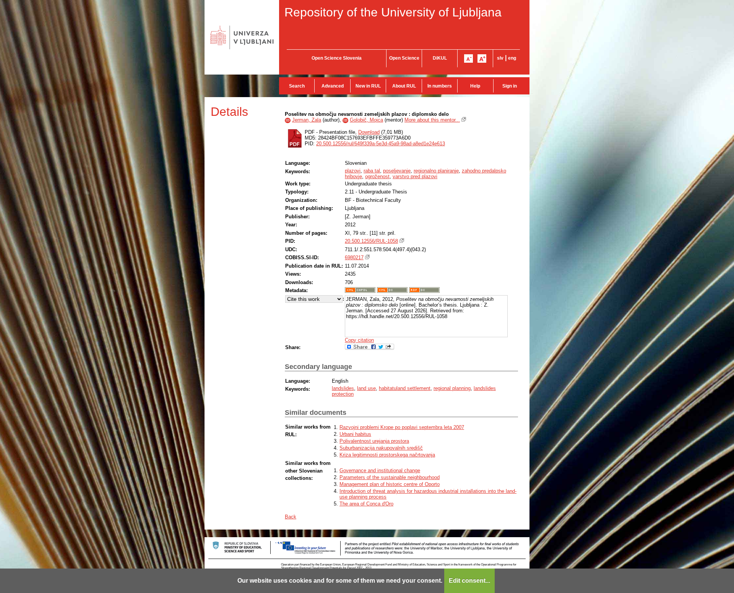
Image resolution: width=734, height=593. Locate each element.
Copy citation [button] (359, 340)
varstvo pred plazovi (415, 176)
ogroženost (377, 176)
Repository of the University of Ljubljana (393, 12)
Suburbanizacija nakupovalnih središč (381, 448)
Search (297, 86)
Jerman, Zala (306, 120)
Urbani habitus (355, 434)
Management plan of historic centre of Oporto (389, 484)
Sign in (509, 86)
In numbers (439, 86)
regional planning (452, 388)
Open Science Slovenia (337, 58)
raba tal (372, 171)
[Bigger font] (481, 58)
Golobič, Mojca (366, 120)
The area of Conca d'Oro (366, 504)
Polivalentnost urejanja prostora (374, 441)
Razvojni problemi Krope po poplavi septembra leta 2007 (401, 427)
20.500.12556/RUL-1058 (371, 241)
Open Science (404, 58)
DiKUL (440, 58)
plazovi (353, 171)
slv (500, 58)
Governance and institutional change (379, 470)
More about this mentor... (432, 120)
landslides (343, 388)
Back (290, 517)
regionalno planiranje (436, 171)
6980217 (354, 257)
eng (512, 58)
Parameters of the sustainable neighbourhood (389, 477)
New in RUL (368, 86)
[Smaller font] (468, 58)
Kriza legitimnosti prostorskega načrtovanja (387, 455)
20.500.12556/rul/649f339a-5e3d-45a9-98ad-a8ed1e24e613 (380, 143)
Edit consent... (469, 580)
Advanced (333, 86)
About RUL (404, 86)
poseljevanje (397, 171)
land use (366, 388)
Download (369, 132)
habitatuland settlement (404, 388)
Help (475, 86)
